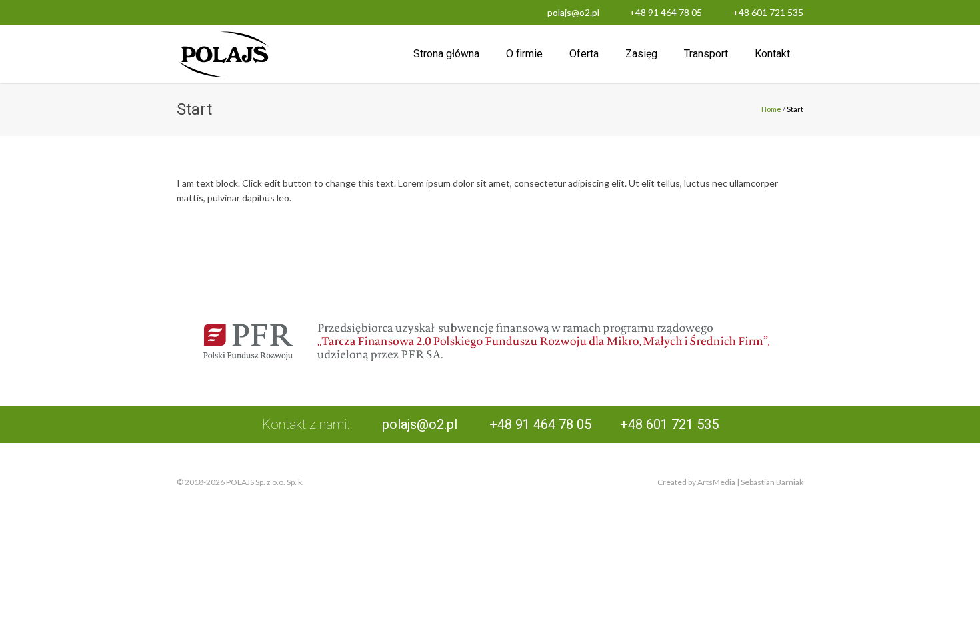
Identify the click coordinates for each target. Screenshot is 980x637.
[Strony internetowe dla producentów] (490, 482)
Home (771, 109)
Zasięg (641, 53)
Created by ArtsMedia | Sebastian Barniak (730, 482)
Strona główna (446, 53)
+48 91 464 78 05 (665, 12)
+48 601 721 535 (768, 12)
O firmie (524, 53)
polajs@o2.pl (573, 12)
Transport (706, 53)
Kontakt (772, 53)
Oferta (584, 53)
